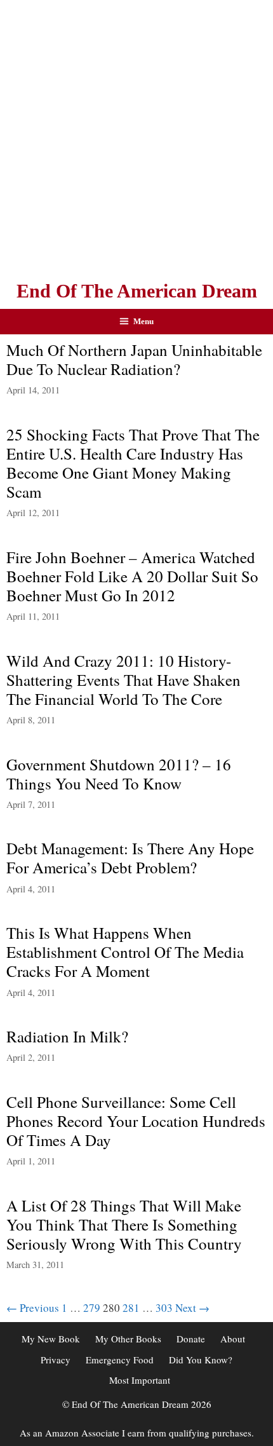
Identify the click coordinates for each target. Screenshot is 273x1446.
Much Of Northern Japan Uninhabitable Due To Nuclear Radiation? (134, 359)
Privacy (55, 1359)
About (232, 1338)
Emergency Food (120, 1359)
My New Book (51, 1338)
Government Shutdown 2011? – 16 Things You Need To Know (118, 774)
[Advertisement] (136, 136)
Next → (192, 1307)
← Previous (32, 1307)
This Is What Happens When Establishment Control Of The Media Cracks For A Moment (125, 951)
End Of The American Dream (137, 290)
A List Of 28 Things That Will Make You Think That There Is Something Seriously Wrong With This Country (124, 1224)
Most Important (139, 1380)
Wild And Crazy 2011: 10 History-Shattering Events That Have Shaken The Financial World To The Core (123, 679)
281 (131, 1307)
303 (164, 1307)
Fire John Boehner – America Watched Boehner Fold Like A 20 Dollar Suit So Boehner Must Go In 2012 (132, 576)
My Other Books (128, 1338)
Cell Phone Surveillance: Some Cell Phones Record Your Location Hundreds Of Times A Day (135, 1120)
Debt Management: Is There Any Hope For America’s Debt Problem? (130, 858)
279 (91, 1307)
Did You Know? (200, 1359)
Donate (190, 1338)
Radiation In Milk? (67, 1036)
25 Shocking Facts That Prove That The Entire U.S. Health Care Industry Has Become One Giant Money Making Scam (133, 463)
